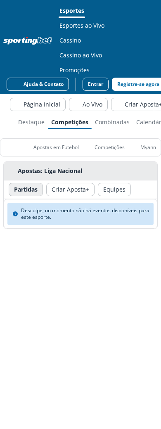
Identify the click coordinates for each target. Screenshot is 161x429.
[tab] (31, 121)
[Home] (29, 40)
